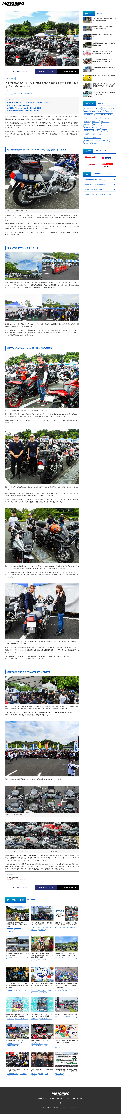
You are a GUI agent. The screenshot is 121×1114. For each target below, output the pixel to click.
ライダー (87, 118)
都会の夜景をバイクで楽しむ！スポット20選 (103, 36)
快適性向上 (96, 143)
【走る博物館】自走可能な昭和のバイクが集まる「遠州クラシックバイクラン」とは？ (17, 924)
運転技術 (87, 121)
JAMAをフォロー (46, 72)
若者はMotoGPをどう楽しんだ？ (40, 1040)
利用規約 (52, 1099)
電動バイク (96, 121)
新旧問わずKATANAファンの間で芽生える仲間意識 (25, 108)
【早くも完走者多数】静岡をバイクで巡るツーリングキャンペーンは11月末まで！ (42, 985)
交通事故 (87, 134)
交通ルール (106, 140)
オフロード (59, 990)
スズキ (9, 93)
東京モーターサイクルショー (46, 1018)
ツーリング (34, 927)
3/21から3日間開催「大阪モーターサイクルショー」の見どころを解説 (17, 1015)
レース (73, 990)
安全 (102, 111)
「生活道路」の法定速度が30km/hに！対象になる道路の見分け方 (104, 19)
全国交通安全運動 (89, 131)
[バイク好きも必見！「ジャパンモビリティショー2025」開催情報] (66, 1031)
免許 (94, 134)
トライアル (34, 959)
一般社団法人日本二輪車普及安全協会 (94, 184)
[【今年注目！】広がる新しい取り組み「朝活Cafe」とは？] (42, 913)
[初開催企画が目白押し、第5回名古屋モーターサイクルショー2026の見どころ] (66, 1059)
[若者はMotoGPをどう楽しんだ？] (42, 1031)
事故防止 (95, 111)
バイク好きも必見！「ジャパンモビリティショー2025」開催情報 (66, 1041)
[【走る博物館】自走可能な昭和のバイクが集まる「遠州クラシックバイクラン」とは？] (17, 913)
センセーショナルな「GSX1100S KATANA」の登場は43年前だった (30, 103)
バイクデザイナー (23, 990)
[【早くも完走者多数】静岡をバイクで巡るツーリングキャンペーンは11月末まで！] (42, 974)
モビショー (59, 1047)
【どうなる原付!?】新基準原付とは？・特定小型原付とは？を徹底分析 (103, 60)
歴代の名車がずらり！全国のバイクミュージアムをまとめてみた (103, 28)
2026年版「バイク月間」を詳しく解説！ (103, 76)
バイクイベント (18, 93)
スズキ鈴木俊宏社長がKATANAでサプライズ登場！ (25, 111)
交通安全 (87, 111)
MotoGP (33, 1043)
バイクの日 (106, 118)
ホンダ (33, 1075)
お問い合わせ (60, 1099)
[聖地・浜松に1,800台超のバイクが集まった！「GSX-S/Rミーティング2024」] (66, 913)
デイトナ (40, 927)
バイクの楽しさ (10, 78)
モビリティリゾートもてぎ (37, 962)
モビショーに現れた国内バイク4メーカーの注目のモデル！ (17, 1070)
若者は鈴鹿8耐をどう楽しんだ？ (15, 1040)
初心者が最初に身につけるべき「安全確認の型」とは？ (103, 44)
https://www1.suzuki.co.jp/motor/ (16, 879)
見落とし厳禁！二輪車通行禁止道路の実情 (103, 68)
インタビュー (10, 929)
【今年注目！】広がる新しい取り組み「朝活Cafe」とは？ (41, 924)
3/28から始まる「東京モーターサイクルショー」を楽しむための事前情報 (42, 1015)
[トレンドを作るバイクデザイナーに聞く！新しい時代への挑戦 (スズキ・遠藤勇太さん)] (17, 974)
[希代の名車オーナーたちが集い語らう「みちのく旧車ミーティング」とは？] (66, 944)
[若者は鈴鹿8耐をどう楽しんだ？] (17, 1031)
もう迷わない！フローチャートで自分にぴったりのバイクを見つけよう (103, 52)
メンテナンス (97, 124)
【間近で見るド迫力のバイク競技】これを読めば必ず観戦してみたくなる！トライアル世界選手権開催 (42, 955)
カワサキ (9, 957)
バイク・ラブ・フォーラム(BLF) (45, 990)
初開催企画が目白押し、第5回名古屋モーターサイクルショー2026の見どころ (66, 1070)
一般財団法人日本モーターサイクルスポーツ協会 (97, 194)
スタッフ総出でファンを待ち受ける (20, 105)
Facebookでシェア (21, 72)
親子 (98, 131)
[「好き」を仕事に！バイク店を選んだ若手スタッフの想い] (42, 1059)
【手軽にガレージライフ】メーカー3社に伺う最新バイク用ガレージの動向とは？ (103, 85)
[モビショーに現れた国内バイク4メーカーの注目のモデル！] (17, 1059)
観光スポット (42, 929)
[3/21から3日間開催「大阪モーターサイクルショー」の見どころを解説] (17, 1004)
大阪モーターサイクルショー (21, 1018)
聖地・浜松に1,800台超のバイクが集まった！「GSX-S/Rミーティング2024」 (66, 924)
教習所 (100, 134)
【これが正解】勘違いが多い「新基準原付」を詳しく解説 (103, 93)
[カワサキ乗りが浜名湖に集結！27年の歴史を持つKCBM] (17, 944)
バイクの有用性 (89, 115)
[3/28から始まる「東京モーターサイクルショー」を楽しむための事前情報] (42, 1004)
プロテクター (96, 118)
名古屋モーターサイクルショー (63, 1075)
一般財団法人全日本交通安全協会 (93, 189)
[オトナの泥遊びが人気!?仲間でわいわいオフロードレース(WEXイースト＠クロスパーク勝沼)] (66, 974)
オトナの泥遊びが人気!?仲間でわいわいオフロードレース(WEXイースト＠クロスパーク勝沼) (66, 985)
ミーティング (29, 93)
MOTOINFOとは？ (43, 1099)
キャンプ (87, 143)
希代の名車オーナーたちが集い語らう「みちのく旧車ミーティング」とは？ (66, 954)
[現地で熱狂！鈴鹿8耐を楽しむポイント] (66, 1004)
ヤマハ (38, 1075)
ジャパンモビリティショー (62, 1045)
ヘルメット (87, 124)
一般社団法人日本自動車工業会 (74, 1099)
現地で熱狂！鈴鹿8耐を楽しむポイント (66, 1014)
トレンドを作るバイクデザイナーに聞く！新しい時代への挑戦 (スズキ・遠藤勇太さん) (17, 985)
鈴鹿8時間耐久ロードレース (70, 1016)
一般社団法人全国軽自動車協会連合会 (94, 180)
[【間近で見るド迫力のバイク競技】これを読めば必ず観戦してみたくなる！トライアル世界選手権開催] (42, 944)
